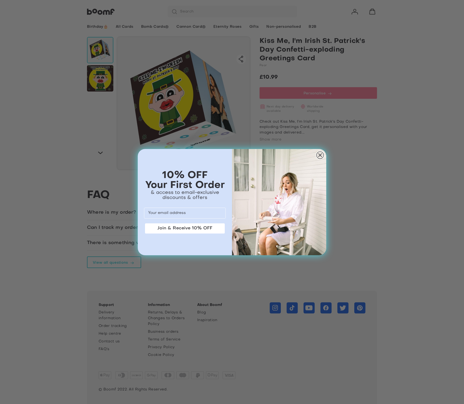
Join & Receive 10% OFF (184, 228)
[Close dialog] (320, 155)
